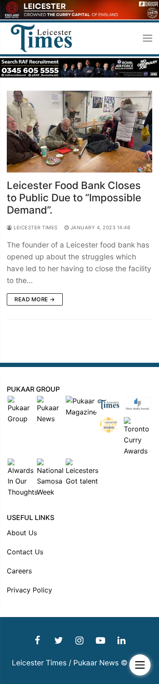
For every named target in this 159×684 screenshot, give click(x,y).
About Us (22, 532)
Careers (19, 571)
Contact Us (25, 552)
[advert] (79, 17)
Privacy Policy (29, 590)
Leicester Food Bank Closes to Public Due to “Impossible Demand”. (74, 197)
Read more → (34, 299)
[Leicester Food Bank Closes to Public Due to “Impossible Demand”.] (79, 131)
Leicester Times (35, 228)
